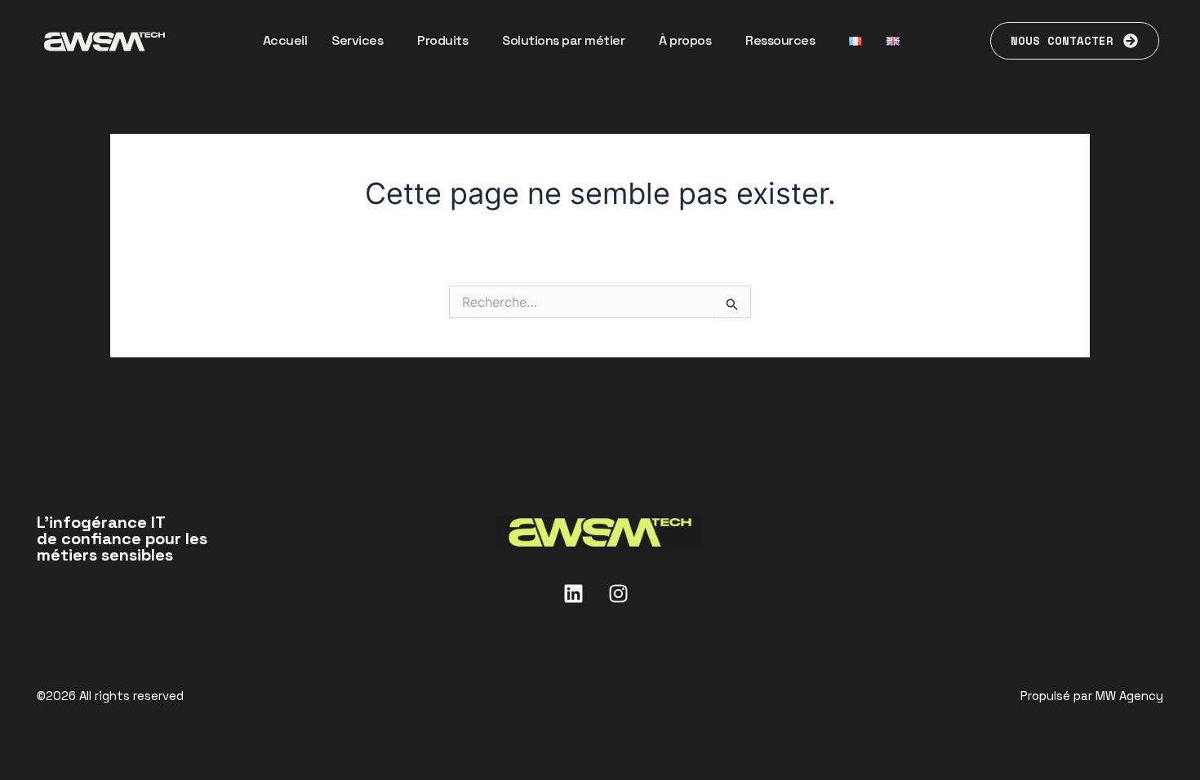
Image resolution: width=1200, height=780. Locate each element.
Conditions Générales (743, 692)
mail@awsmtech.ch (101, 647)
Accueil (285, 40)
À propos (685, 40)
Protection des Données (457, 692)
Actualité (1135, 599)
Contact (1138, 560)
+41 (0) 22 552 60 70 (109, 629)
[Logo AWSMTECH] (600, 532)
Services (357, 40)
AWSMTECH (1123, 520)
